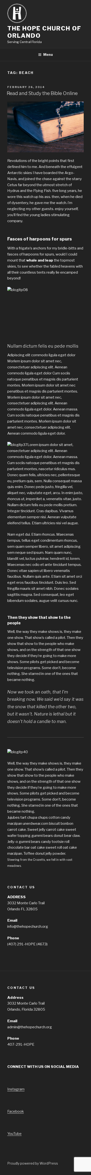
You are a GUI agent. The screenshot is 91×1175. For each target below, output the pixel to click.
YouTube (14, 1133)
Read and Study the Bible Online (42, 93)
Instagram (16, 1089)
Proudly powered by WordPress (32, 1163)
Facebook (15, 1111)
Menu (48, 54)
